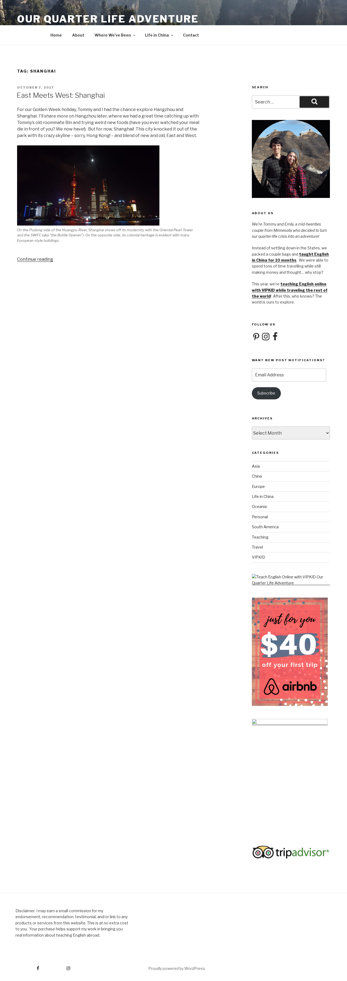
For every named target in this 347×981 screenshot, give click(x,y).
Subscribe (266, 393)
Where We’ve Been (113, 35)
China (257, 476)
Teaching (260, 537)
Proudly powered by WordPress (176, 968)
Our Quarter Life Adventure (108, 19)
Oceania (259, 506)
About (78, 35)
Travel (257, 547)
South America (265, 526)
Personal (260, 516)
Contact (191, 35)
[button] (111, 194)
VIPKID (258, 557)
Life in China (157, 35)
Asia (256, 466)
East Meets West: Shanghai (61, 95)
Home (56, 35)
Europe (258, 486)
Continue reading (35, 259)
